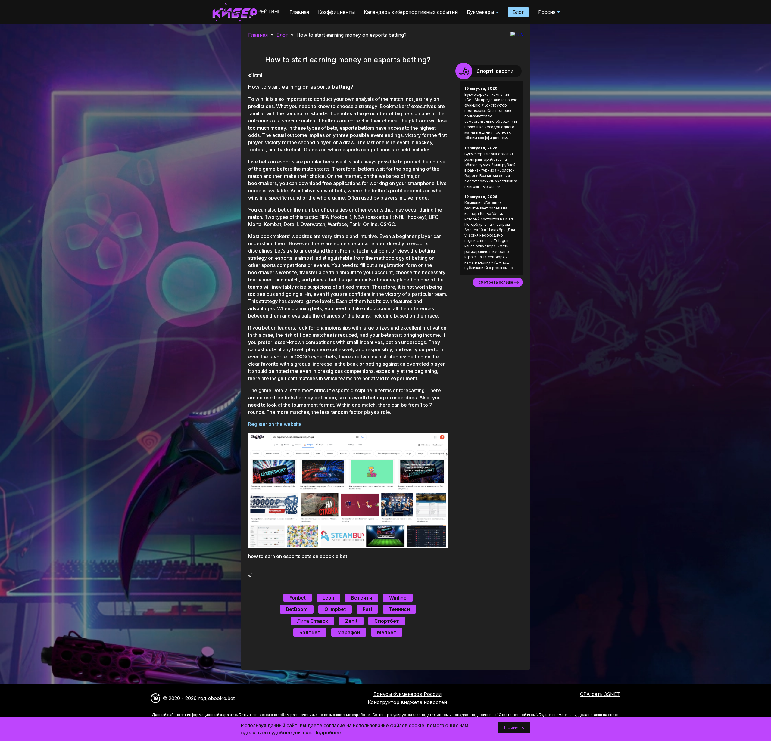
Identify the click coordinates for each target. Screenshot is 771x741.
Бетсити (361, 598)
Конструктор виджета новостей (407, 702)
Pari (367, 609)
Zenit (351, 621)
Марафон (348, 632)
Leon (328, 598)
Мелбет (386, 632)
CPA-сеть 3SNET (600, 694)
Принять (514, 727)
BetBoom (296, 609)
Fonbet (297, 598)
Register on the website (275, 424)
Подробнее (327, 733)
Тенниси (399, 609)
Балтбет (309, 632)
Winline (398, 598)
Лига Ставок (312, 621)
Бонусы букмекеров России (407, 694)
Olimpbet (335, 609)
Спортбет (386, 621)
